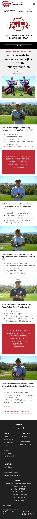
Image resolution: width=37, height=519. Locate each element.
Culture (6, 448)
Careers (6, 445)
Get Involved (25, 433)
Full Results (6, 407)
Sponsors (6, 450)
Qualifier (18, 46)
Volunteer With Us (25, 442)
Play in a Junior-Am (25, 444)
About (6, 433)
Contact (6, 436)
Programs (8, 464)
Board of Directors (9, 439)
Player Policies (8, 453)
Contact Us (6, 514)
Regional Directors (9, 442)
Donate (6, 459)
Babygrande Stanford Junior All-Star (18, 51)
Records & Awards (9, 456)
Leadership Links (9, 467)
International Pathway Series (12, 475)
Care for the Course (9, 470)
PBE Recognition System (11, 472)
